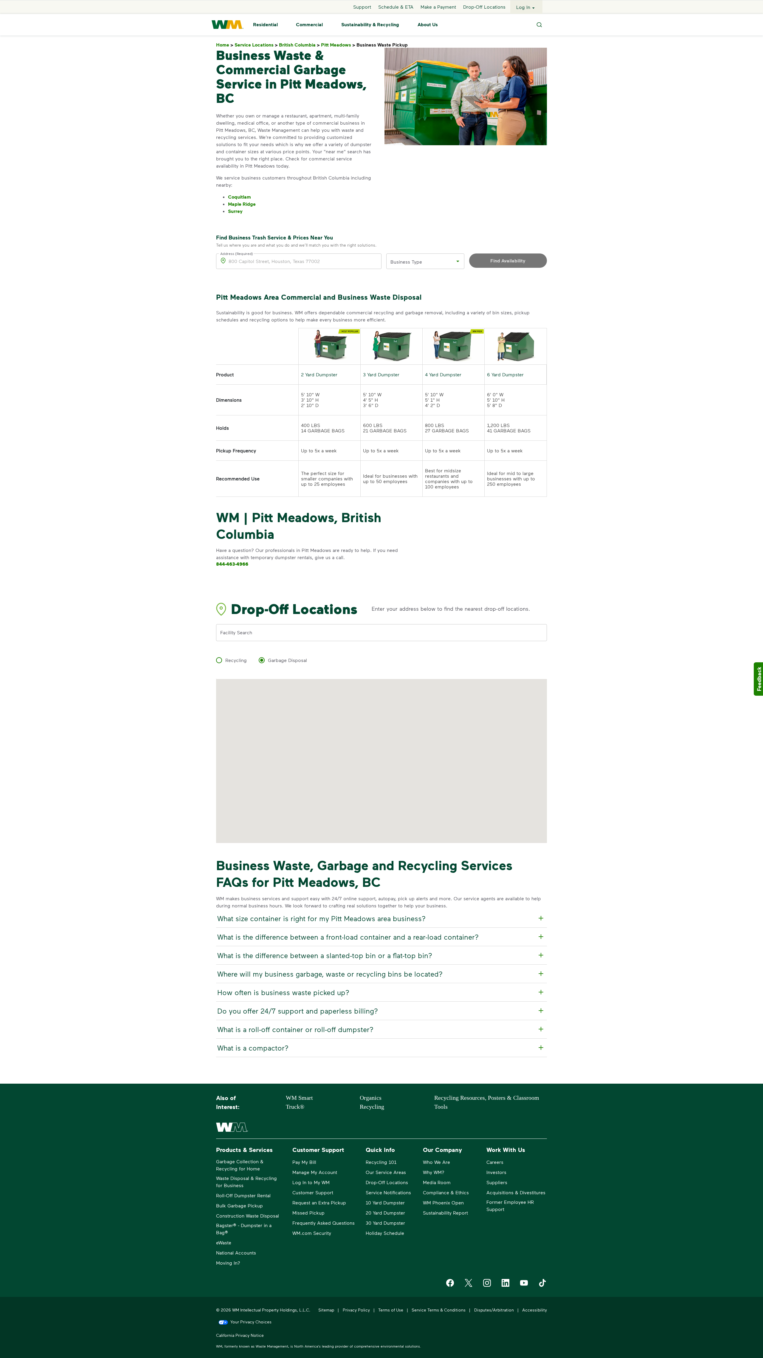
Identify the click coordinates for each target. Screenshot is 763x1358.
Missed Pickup (308, 1212)
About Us (428, 25)
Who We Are (436, 1162)
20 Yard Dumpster (385, 1212)
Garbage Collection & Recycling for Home (239, 1165)
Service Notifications (388, 1192)
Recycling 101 (381, 1162)
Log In (523, 7)
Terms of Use (390, 1309)
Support (362, 7)
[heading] (380, 918)
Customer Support (312, 1192)
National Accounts (236, 1252)
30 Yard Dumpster (385, 1223)
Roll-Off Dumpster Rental (243, 1195)
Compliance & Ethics (446, 1192)
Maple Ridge (242, 204)
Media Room (437, 1182)
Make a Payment (438, 7)
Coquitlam (239, 197)
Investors (496, 1172)
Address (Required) (236, 253)
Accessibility (534, 1309)
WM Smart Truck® (299, 1102)
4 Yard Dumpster (443, 374)
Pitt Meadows (338, 45)
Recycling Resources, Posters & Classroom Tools (486, 1102)
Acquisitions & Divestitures (515, 1192)
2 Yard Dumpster (319, 374)
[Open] (458, 261)
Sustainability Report (445, 1212)
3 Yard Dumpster (381, 374)
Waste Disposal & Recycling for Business (246, 1181)
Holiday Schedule (385, 1233)
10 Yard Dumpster (385, 1202)
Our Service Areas (386, 1172)
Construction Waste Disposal (247, 1215)
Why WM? (433, 1172)
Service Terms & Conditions (439, 1309)
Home (224, 45)
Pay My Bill (304, 1162)
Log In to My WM (311, 1182)
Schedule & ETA (395, 7)
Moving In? (228, 1263)
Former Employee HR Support (510, 1205)
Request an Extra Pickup (319, 1202)
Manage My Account (314, 1172)
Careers (494, 1162)
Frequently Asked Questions (323, 1223)
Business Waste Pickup (383, 45)
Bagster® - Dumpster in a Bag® (244, 1228)
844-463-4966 (232, 564)
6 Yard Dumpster (505, 374)
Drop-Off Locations (484, 7)
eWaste (223, 1242)
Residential (265, 25)
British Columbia (299, 45)
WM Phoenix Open (443, 1202)
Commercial (309, 25)
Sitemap (326, 1309)
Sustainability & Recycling (370, 25)
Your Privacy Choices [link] (251, 1321)
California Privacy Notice (240, 1335)
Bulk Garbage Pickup (239, 1205)
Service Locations (256, 45)
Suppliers (496, 1182)
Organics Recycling (372, 1102)
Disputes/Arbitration (494, 1309)
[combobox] (421, 261)
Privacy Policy (356, 1309)
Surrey (235, 211)
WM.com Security (311, 1233)
